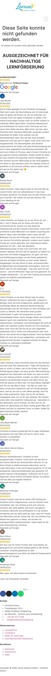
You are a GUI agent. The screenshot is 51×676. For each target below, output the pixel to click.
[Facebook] (3, 594)
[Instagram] (9, 594)
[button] (46, 19)
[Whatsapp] (21, 594)
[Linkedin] (15, 594)
